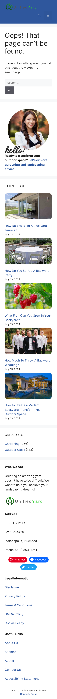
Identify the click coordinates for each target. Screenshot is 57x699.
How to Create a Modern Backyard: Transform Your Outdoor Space (23, 409)
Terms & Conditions (18, 605)
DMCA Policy (14, 614)
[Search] (9, 90)
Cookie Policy (14, 623)
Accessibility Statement (22, 678)
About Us (11, 643)
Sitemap (11, 652)
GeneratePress (28, 694)
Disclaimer (12, 587)
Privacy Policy (15, 596)
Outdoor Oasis (15, 450)
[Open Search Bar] (39, 15)
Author (9, 661)
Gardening (12, 444)
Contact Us (13, 670)
